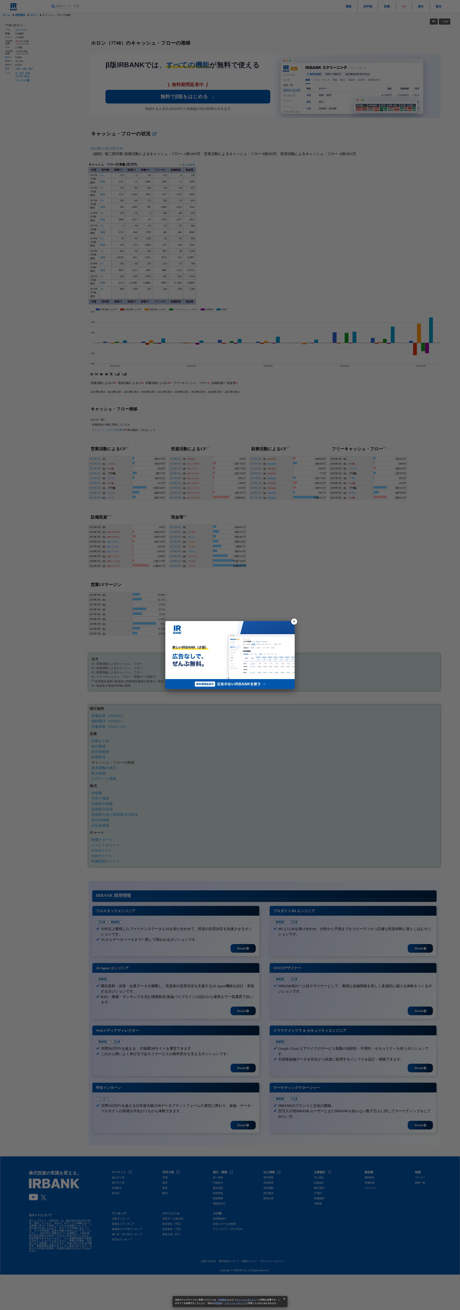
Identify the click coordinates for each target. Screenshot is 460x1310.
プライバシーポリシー (245, 1300)
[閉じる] (294, 622)
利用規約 (222, 1300)
